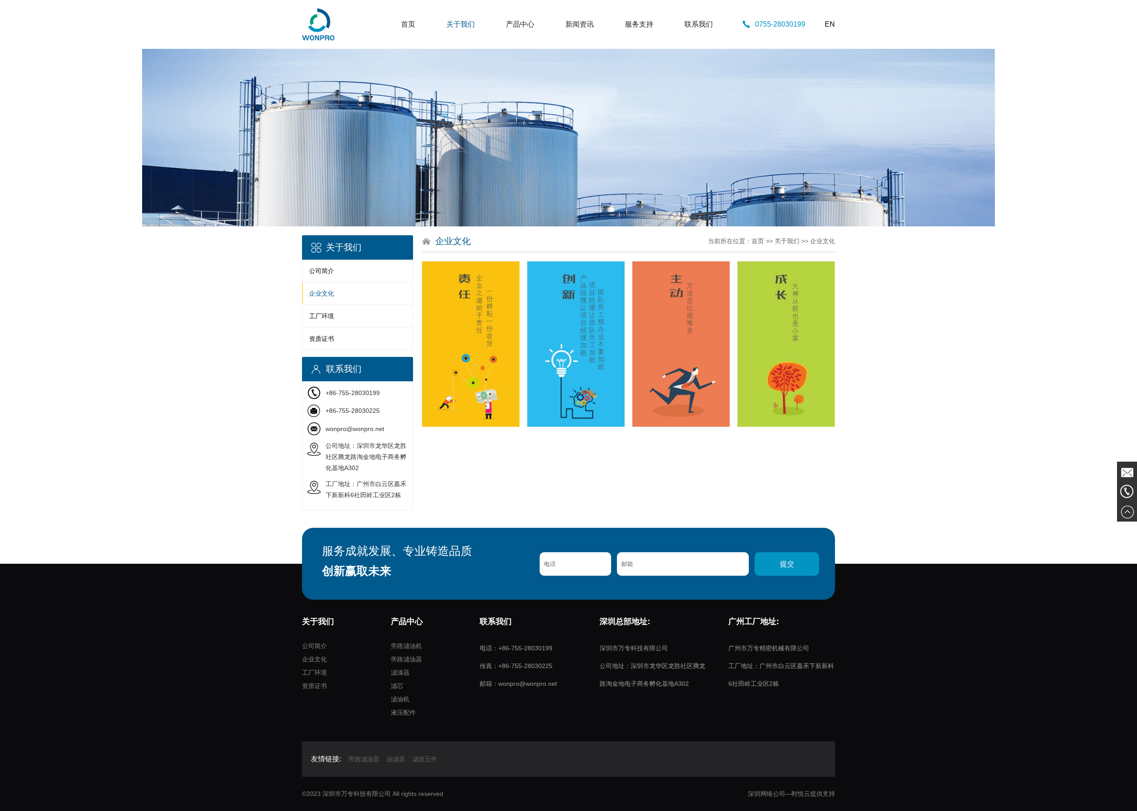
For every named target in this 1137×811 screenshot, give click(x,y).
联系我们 (698, 24)
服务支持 (639, 24)
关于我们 (460, 24)
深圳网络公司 (766, 793)
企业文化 (321, 293)
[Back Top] (1127, 512)
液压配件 (403, 712)
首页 (408, 24)
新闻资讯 (579, 24)
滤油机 (400, 699)
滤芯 (397, 685)
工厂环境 (321, 316)
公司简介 (321, 270)
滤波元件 (424, 759)
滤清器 (400, 672)
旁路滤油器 (406, 659)
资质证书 (321, 338)
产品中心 (520, 24)
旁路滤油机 (406, 645)
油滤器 (395, 759)
